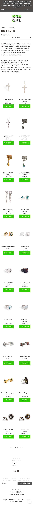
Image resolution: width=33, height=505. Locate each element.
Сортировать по (5, 34)
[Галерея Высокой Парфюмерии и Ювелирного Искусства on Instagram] (15, 471)
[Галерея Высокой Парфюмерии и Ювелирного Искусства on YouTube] (18, 471)
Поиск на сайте (16, 458)
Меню (5, 10)
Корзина (29, 10)
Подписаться (24, 483)
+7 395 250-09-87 (16, 489)
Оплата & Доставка (16, 460)
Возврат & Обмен (16, 463)
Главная (3, 27)
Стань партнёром (16, 465)
